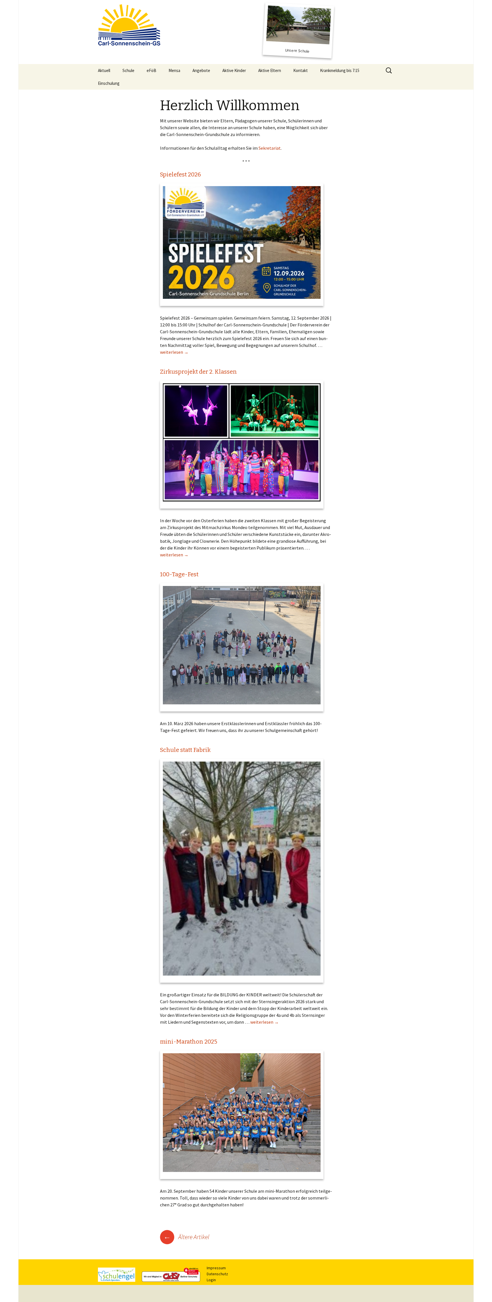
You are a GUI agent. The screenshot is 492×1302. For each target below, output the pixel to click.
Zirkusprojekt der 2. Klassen (198, 371)
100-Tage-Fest (179, 574)
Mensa (174, 70)
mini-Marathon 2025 (188, 1041)
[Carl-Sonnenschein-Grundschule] (130, 24)
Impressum (216, 1267)
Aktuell (104, 70)
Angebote (201, 70)
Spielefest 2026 (180, 174)
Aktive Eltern (269, 70)
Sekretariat (270, 148)
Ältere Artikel (186, 1237)
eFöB (151, 70)
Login (211, 1279)
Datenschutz (217, 1273)
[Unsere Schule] (298, 30)
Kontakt (300, 70)
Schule (128, 70)
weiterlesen (174, 352)
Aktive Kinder (234, 70)
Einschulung (109, 83)
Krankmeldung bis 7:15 (339, 70)
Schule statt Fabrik (185, 749)
